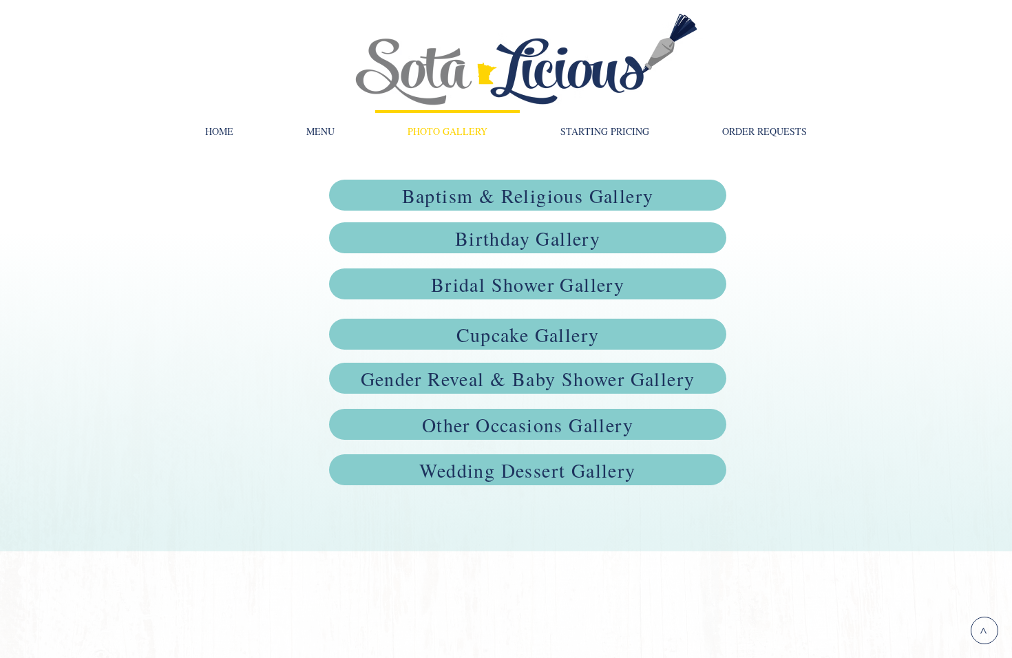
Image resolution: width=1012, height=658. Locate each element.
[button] (320, 125)
